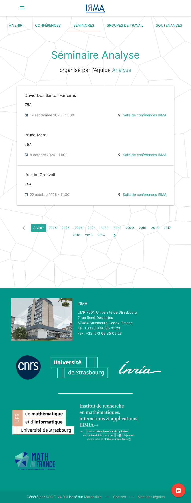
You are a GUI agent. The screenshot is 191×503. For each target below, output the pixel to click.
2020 (130, 228)
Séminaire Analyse (95, 55)
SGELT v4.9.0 (57, 497)
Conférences (48, 25)
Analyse (121, 70)
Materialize (93, 497)
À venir (15, 25)
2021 (117, 228)
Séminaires (83, 25)
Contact (119, 497)
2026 (53, 228)
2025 (66, 228)
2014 (101, 235)
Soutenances (169, 25)
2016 (76, 235)
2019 (142, 228)
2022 (104, 228)
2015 (89, 235)
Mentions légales (151, 497)
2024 (79, 228)
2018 (155, 228)
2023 (92, 228)
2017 (167, 228)
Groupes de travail (125, 25)
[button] (22, 8)
